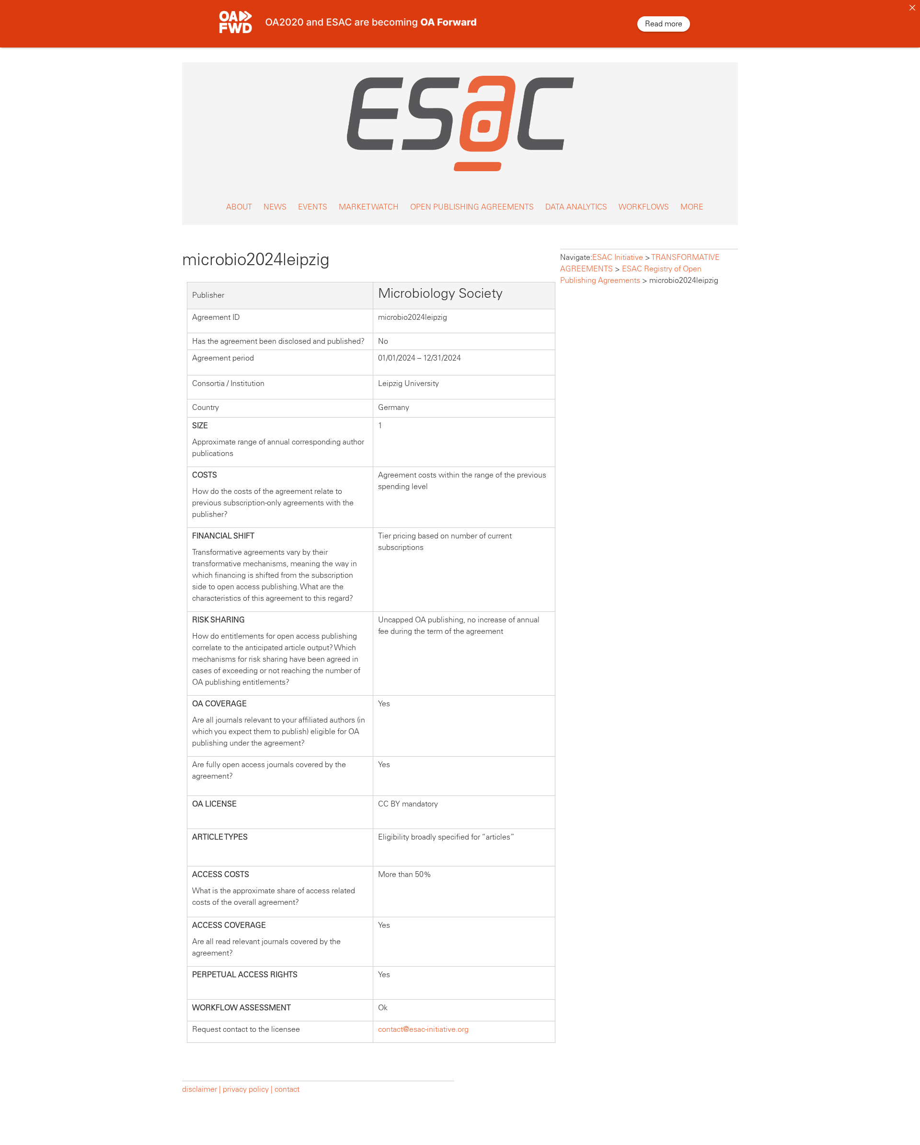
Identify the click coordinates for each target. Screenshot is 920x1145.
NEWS (275, 206)
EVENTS (312, 206)
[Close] (912, 7)
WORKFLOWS (644, 206)
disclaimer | (202, 1089)
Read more (663, 23)
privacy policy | (248, 1089)
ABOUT (239, 206)
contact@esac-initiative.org (423, 1029)
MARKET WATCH (369, 206)
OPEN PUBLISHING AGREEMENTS (472, 206)
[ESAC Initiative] (460, 173)
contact (287, 1089)
